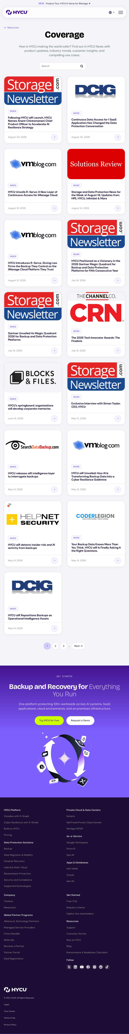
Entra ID (71, 848)
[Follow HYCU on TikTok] (107, 966)
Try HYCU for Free (49, 720)
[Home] (17, 12)
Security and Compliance (18, 879)
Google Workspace (77, 842)
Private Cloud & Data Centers (84, 810)
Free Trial (72, 901)
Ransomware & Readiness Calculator (87, 952)
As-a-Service (74, 836)
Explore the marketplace (80, 913)
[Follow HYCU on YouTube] (81, 966)
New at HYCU (74, 940)
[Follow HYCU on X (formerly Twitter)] (69, 966)
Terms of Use (9, 1018)
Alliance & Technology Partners (21, 921)
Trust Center (9, 1011)
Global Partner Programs (18, 915)
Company (9, 895)
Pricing (8, 835)
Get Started (73, 895)
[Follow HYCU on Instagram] (94, 966)
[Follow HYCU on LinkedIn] (75, 966)
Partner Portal (12, 952)
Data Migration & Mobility (18, 855)
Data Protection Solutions (18, 842)
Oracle (70, 875)
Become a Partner (14, 946)
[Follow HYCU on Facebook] (88, 966)
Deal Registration (13, 958)
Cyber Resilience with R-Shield (21, 822)
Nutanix (71, 816)
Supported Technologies (17, 886)
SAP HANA (72, 868)
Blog (69, 946)
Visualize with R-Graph (16, 816)
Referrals (9, 940)
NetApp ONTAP (75, 828)
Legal (6, 1004)
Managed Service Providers (19, 927)
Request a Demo (80, 720)
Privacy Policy (10, 1024)
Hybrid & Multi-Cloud (15, 867)
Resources (73, 921)
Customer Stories (76, 933)
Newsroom (13, 27)
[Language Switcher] (112, 12)
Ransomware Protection (17, 873)
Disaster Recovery (14, 861)
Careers (8, 901)
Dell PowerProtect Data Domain (84, 822)
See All (70, 855)
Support (71, 927)
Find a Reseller (12, 933)
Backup (8, 848)
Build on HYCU (11, 828)
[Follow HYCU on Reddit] (100, 966)
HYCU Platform (12, 810)
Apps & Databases (77, 862)
